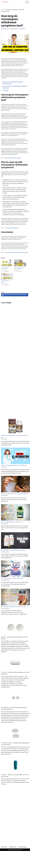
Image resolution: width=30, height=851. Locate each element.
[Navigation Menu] (27, 2)
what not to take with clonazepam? (13, 158)
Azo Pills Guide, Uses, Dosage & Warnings (12, 578)
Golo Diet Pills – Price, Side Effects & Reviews (13, 550)
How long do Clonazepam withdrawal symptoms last (14, 295)
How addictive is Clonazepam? (5, 267)
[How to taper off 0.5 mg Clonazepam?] (20, 262)
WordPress (19, 849)
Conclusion (6, 90)
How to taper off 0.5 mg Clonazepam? (19, 267)
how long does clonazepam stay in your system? (16, 252)
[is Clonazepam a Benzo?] (7, 276)
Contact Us (12, 847)
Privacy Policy (23, 847)
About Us (3, 847)
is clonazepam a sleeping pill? (12, 228)
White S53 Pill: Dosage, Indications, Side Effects (13, 465)
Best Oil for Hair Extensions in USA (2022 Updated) (14, 493)
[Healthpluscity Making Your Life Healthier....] (5, 2)
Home (2, 9)
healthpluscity (6, 28)
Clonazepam (22, 28)
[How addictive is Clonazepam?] (7, 262)
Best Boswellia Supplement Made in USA (12, 522)
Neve (9, 849)
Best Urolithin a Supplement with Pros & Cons (13, 606)
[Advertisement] (15, 363)
